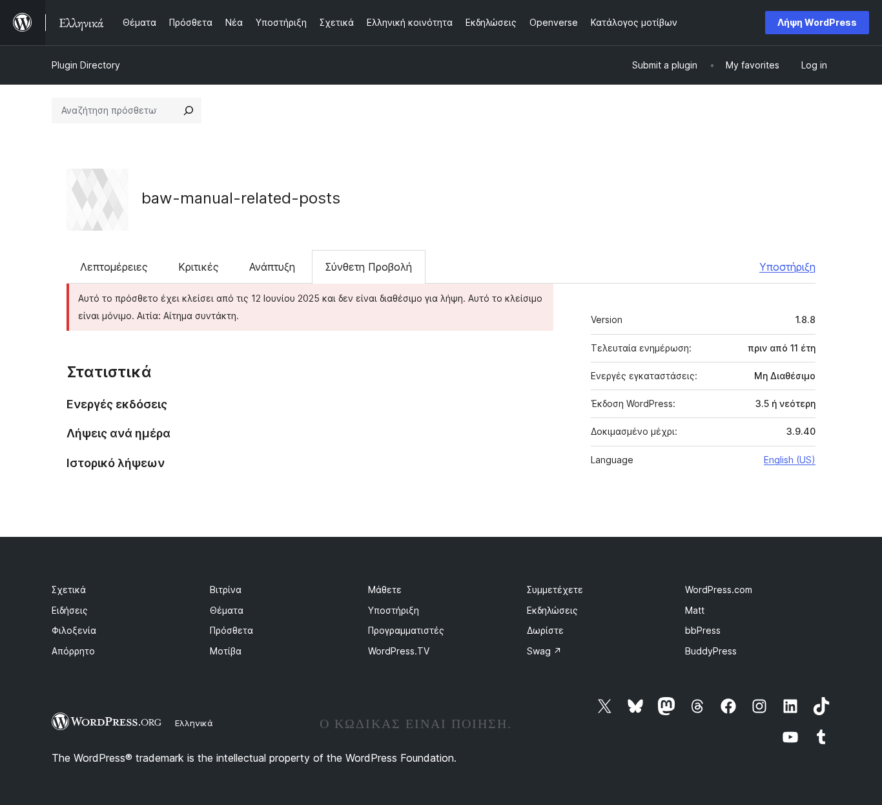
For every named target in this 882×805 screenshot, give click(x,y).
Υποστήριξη (787, 266)
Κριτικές (198, 266)
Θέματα (226, 610)
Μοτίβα (225, 650)
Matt (694, 610)
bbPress (703, 630)
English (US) (789, 459)
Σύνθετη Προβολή (368, 266)
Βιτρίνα (225, 589)
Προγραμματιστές (406, 630)
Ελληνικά (194, 723)
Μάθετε (385, 589)
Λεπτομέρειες (114, 266)
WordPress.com (718, 589)
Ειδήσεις (70, 610)
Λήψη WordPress (817, 22)
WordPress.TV (398, 650)
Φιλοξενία (74, 630)
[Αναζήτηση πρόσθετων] (188, 110)
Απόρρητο (73, 650)
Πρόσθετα (231, 630)
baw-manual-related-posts (240, 198)
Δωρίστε (545, 630)
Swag (544, 650)
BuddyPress (711, 650)
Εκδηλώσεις (552, 610)
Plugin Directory (86, 64)
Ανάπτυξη (272, 266)
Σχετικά (69, 589)
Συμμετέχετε (555, 589)
